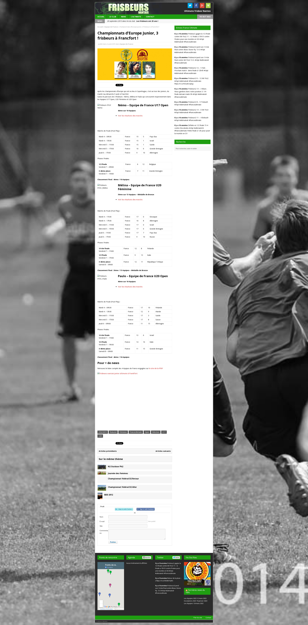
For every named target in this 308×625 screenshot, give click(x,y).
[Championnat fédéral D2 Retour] (102, 481)
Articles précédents (108, 451)
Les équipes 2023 (190, 598)
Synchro (147, 557)
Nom (101, 517)
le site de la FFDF (156, 368)
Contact (150, 17)
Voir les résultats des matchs (130, 116)
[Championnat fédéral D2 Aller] (102, 489)
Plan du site (197, 617)
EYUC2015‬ (103, 432)
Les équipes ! (189, 603)
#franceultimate (190, 42)
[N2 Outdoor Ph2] (102, 468)
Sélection (155, 432)
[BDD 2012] (100, 498)
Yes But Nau (191, 557)
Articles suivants (163, 451)
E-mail (102, 521)
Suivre (177, 557)
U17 (164, 432)
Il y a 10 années (181, 34)
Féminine (123, 432)
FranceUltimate (136, 432)
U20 (100, 436)
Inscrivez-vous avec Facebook (146, 509)
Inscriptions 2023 (190, 601)
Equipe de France (126, 44)
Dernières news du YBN (195, 591)
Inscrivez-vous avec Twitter (124, 509)
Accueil (100, 17)
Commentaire (104, 532)
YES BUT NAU (205, 17)
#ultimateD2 (199, 128)
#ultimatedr (178, 42)
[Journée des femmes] (102, 473)
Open (147, 432)
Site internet (102, 527)
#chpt (202, 39)
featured (113, 432)
